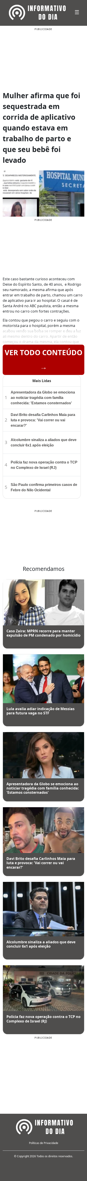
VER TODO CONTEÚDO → (43, 360)
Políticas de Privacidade (43, 1143)
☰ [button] (77, 12)
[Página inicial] (43, 1126)
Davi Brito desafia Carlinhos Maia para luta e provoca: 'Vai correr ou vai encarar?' (43, 420)
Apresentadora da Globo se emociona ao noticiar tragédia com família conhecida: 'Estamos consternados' (43, 397)
